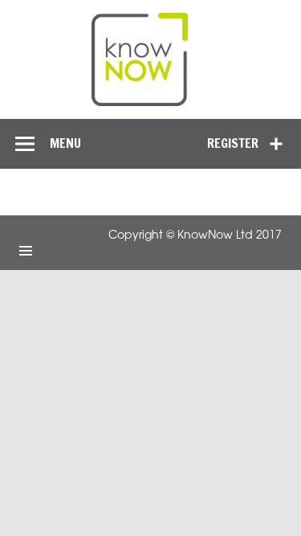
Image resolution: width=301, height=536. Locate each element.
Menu (65, 143)
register (232, 143)
